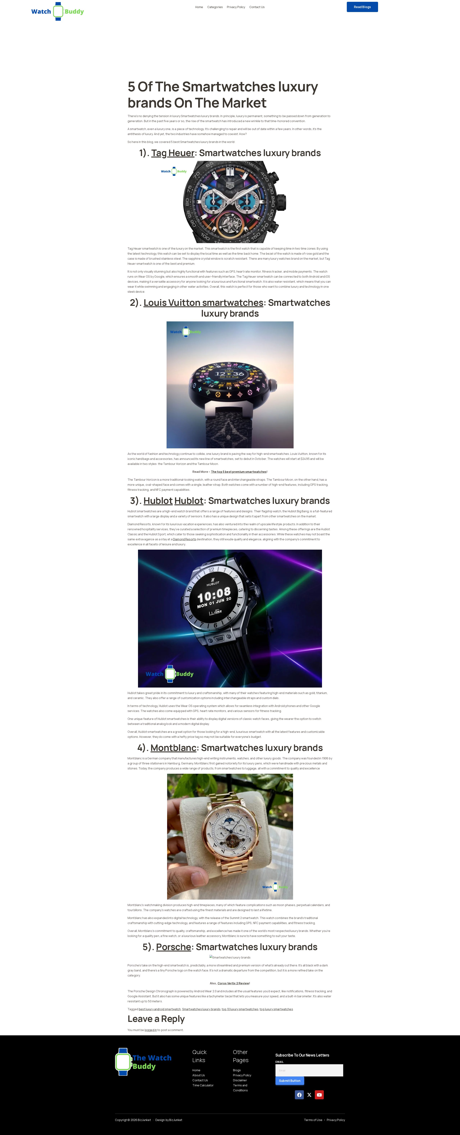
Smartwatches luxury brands (201, 1009)
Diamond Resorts (184, 539)
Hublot (158, 500)
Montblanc (174, 747)
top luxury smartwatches (276, 1009)
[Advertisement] (230, 51)
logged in (151, 1030)
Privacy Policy (236, 7)
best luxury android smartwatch (160, 1009)
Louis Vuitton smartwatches (203, 302)
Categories (215, 7)
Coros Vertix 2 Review (233, 983)
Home (199, 7)
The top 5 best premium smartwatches (238, 472)
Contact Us (257, 7)
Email (279, 1061)
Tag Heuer (173, 153)
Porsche (173, 947)
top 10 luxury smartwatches (240, 1009)
